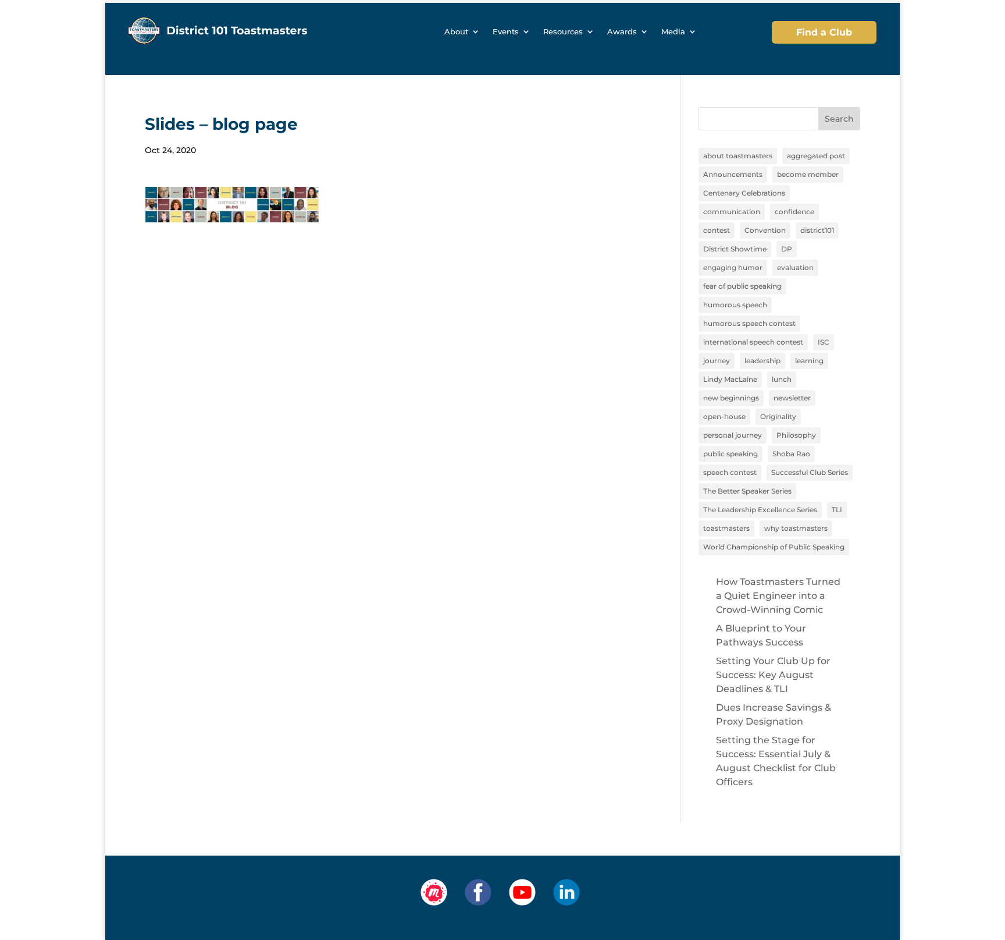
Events (506, 31)
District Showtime (735, 248)
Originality (778, 416)
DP (786, 248)
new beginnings (731, 397)
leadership (762, 360)
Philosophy (796, 435)
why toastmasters (796, 528)
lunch (782, 379)
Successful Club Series (809, 472)
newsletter (792, 397)
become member (808, 174)
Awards (622, 31)
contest (716, 230)
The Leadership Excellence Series (760, 509)
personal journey (732, 435)
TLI (837, 509)
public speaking (730, 453)
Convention (765, 230)
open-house (724, 416)
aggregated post (816, 155)
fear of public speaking (742, 286)
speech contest (730, 472)
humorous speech (735, 304)
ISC (823, 342)
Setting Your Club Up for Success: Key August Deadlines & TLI (773, 674)
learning (809, 360)
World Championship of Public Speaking (773, 546)
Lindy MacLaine (730, 379)
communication (731, 211)
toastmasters (726, 528)
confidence (794, 211)
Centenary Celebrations (744, 193)
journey (716, 360)
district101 (817, 230)
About (456, 31)
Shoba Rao (791, 453)
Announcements (732, 174)
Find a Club (824, 32)
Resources (563, 31)
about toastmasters (737, 155)
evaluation (795, 267)
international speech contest (753, 342)
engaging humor (732, 267)
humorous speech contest (749, 323)
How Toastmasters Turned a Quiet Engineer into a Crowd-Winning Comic (778, 595)
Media (673, 31)
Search (839, 118)
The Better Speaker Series (747, 491)
